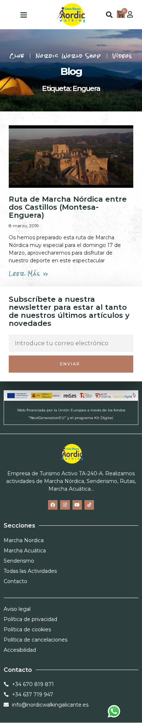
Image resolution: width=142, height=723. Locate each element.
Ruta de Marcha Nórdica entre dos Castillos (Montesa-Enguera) (68, 207)
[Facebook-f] (53, 505)
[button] (23, 14)
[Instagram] (65, 505)
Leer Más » (29, 274)
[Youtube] (77, 505)
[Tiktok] (89, 505)
